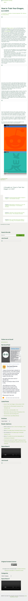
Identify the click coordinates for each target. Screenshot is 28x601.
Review (24, 13)
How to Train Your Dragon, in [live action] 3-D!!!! (14, 404)
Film (21, 13)
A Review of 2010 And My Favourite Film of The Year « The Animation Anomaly (14, 213)
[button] (6, 125)
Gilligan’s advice (10, 28)
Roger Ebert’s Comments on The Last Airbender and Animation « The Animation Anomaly (15, 205)
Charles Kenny (7, 440)
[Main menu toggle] (5, 2)
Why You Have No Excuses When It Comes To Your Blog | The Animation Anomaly (14, 220)
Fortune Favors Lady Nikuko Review (11, 415)
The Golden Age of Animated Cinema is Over (16, 430)
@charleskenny (4, 342)
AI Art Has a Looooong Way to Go (11, 409)
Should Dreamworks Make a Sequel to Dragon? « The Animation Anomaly (15, 198)
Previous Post (3, 178)
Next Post (3, 179)
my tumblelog (7, 31)
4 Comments (4, 13)
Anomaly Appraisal (16, 13)
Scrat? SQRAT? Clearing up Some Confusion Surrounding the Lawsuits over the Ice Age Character (15, 442)
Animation (10, 13)
